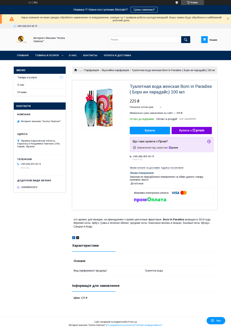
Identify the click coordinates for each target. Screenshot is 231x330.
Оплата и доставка (117, 55)
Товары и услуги (47, 55)
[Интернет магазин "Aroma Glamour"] (21, 46)
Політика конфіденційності (148, 325)
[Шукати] (185, 39)
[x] (77, 238)
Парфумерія (91, 70)
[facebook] (73, 238)
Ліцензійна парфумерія (115, 70)
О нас (73, 55)
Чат (218, 320)
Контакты (90, 55)
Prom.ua (132, 322)
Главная (23, 55)
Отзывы (22, 92)
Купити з (185, 130)
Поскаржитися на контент (120, 325)
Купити (150, 130)
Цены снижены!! (144, 9)
